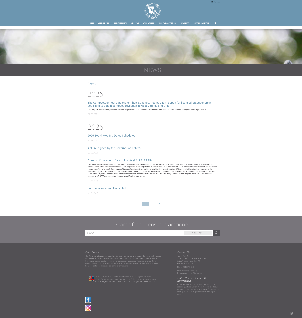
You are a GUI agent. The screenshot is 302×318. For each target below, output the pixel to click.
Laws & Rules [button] (148, 23)
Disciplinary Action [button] (167, 23)
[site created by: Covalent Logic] (286, 315)
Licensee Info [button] (103, 23)
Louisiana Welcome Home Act (107, 188)
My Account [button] (215, 2)
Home (91, 23)
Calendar (185, 23)
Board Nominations (202, 23)
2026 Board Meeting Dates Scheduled (111, 135)
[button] (215, 23)
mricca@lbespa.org (189, 271)
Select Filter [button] (196, 233)
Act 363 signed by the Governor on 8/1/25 (114, 148)
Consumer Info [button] (120, 23)
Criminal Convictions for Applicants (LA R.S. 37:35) (120, 160)
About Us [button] (135, 23)
